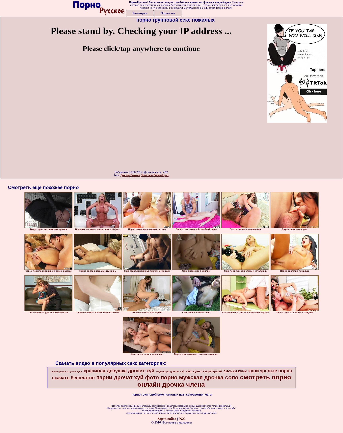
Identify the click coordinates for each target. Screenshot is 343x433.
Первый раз (161, 175)
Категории (140, 13)
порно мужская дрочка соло (199, 377)
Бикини (135, 175)
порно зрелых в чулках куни (66, 371)
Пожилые (147, 175)
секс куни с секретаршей (204, 371)
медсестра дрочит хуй (170, 371)
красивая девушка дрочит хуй (119, 370)
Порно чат (168, 13)
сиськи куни (235, 371)
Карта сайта (166, 419)
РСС (182, 419)
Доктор (125, 175)
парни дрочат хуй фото (127, 377)
